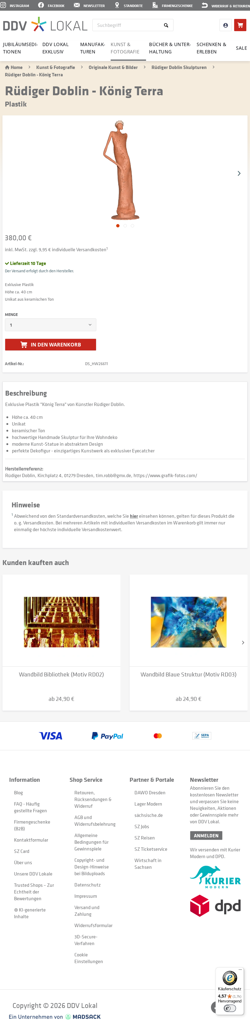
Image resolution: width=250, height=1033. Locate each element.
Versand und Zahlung (86, 910)
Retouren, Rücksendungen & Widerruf (93, 799)
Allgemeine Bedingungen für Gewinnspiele (91, 842)
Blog (18, 792)
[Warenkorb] (240, 25)
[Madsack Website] (55, 1017)
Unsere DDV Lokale (33, 873)
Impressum (85, 896)
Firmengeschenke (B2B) (32, 825)
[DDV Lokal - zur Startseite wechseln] (45, 24)
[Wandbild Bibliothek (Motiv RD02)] (61, 620)
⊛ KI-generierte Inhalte (30, 913)
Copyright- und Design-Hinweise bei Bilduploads (91, 867)
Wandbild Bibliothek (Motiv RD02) (61, 674)
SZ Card (21, 851)
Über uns (23, 862)
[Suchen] (167, 25)
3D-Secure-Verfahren (86, 940)
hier (134, 516)
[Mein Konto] (226, 25)
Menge (11, 314)
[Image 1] (125, 225)
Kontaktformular (31, 839)
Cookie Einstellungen (88, 958)
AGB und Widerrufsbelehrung (95, 820)
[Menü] (240, 971)
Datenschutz (87, 884)
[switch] (230, 1008)
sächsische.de (148, 815)
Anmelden (206, 835)
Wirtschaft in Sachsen (148, 863)
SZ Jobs (141, 826)
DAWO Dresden (150, 792)
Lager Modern (148, 803)
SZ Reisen (144, 837)
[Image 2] (132, 225)
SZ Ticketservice (150, 849)
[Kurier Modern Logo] (215, 877)
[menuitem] (133, 25)
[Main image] (118, 225)
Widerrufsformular (93, 925)
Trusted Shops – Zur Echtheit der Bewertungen (34, 892)
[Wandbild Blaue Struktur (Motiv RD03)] (189, 620)
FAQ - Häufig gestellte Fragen (30, 807)
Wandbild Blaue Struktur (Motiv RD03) (189, 674)
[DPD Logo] (215, 905)
